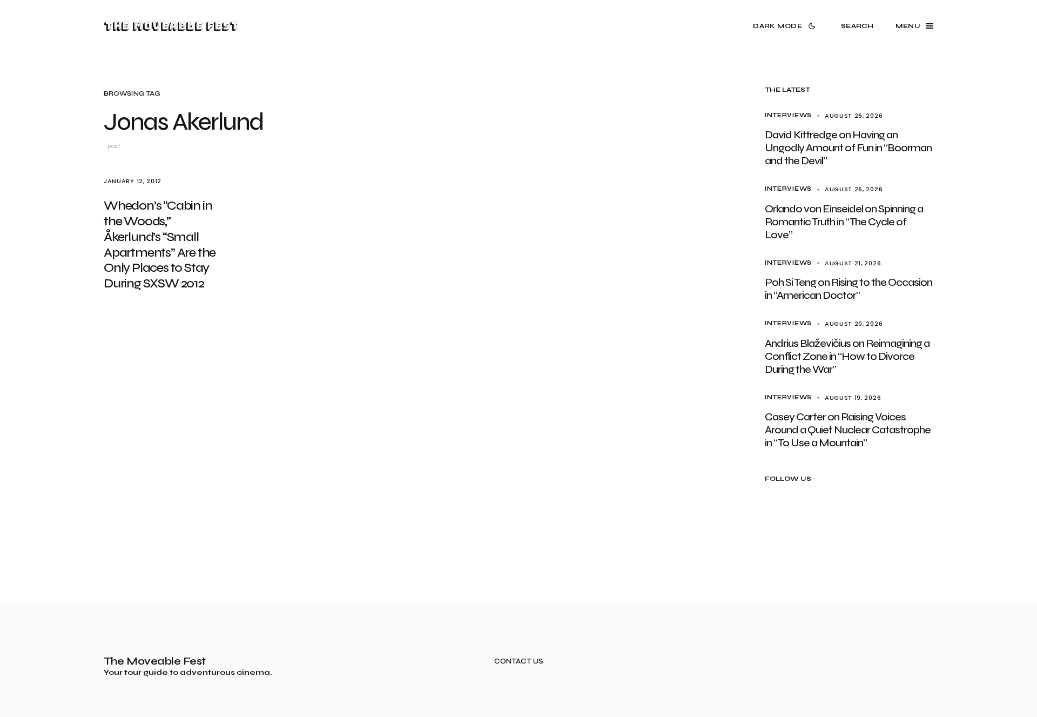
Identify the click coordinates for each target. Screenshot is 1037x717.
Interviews (788, 115)
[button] (786, 26)
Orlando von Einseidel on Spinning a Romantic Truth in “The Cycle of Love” (844, 222)
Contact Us (518, 661)
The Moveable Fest (171, 26)
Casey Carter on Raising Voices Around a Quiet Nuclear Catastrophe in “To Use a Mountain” (848, 430)
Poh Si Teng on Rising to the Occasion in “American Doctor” (848, 289)
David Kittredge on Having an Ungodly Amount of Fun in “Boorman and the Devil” (848, 147)
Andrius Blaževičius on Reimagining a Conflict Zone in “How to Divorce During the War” (847, 356)
